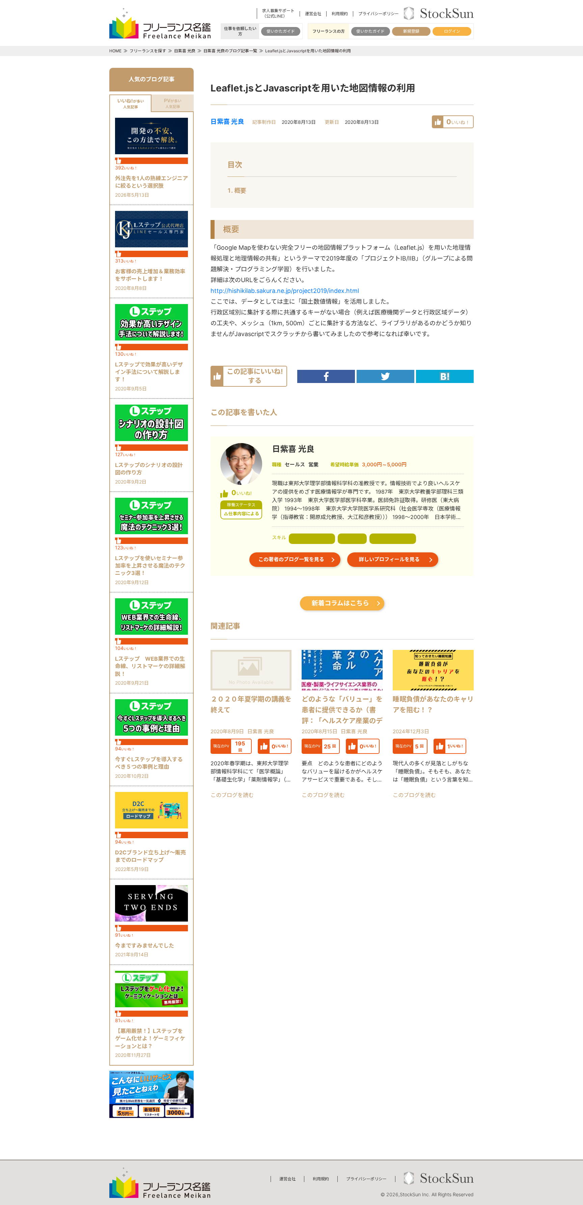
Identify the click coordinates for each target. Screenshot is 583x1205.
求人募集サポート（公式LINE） (278, 13)
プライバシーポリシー (378, 13)
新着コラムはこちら (340, 603)
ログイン (452, 31)
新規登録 (411, 31)
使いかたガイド (281, 31)
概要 (240, 190)
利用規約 (340, 13)
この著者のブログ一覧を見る (291, 559)
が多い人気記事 (130, 103)
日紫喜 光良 (227, 122)
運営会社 (313, 13)
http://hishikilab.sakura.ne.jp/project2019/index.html (285, 290)
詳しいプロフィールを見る (389, 559)
